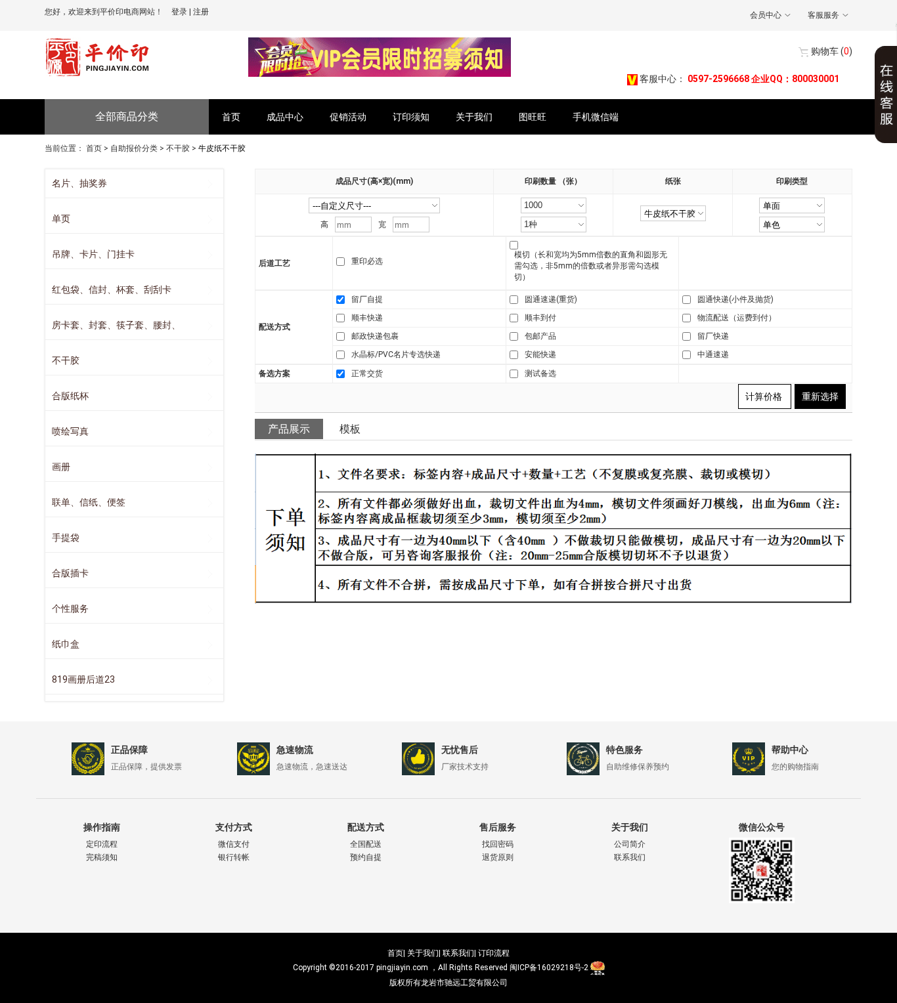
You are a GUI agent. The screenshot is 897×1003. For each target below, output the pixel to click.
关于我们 (474, 117)
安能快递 (540, 354)
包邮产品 (540, 336)
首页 (231, 117)
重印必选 (367, 261)
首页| (396, 953)
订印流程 (494, 953)
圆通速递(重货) (551, 299)
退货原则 (498, 857)
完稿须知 (102, 857)
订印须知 (411, 117)
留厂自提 (367, 299)
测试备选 (540, 373)
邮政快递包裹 (375, 336)
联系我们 (629, 857)
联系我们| (459, 953)
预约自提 (366, 857)
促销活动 (348, 117)
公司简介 (629, 844)
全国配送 (366, 844)
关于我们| (424, 953)
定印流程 (102, 844)
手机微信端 (596, 117)
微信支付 (234, 844)
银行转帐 (234, 857)
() (831, 51)
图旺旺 (532, 117)
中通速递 (713, 354)
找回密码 (498, 844)
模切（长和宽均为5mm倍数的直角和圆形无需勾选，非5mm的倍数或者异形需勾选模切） (590, 266)
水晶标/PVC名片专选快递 (396, 354)
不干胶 (178, 148)
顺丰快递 (367, 317)
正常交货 (367, 373)
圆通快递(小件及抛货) (735, 299)
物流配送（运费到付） (736, 317)
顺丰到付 (540, 317)
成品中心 (285, 117)
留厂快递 (713, 336)
